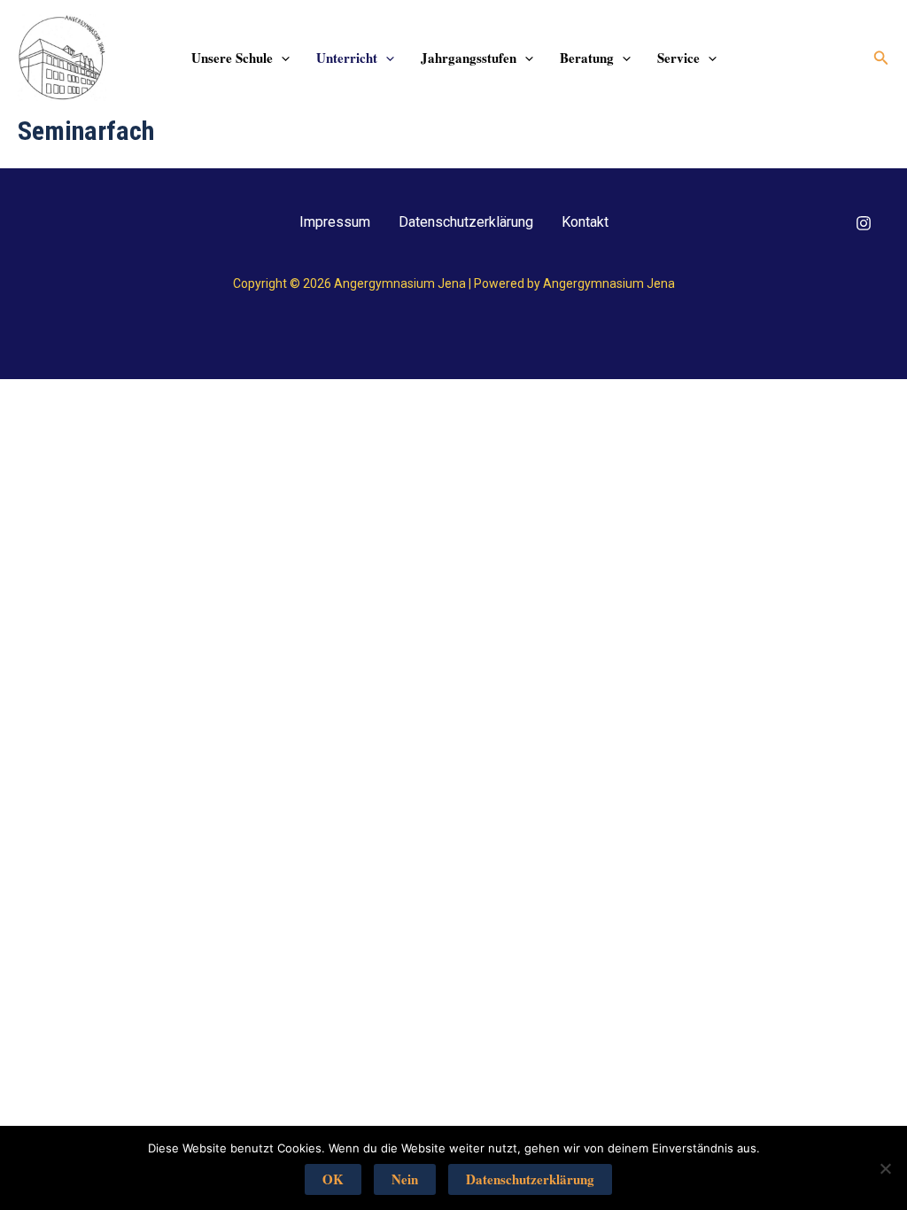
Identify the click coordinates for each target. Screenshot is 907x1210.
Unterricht (346, 57)
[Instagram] (864, 223)
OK (333, 1179)
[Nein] (885, 1168)
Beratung (587, 57)
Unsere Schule (232, 57)
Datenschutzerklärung (466, 221)
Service (678, 57)
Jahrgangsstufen (468, 57)
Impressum (334, 221)
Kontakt (585, 221)
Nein (404, 1179)
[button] (281, 57)
